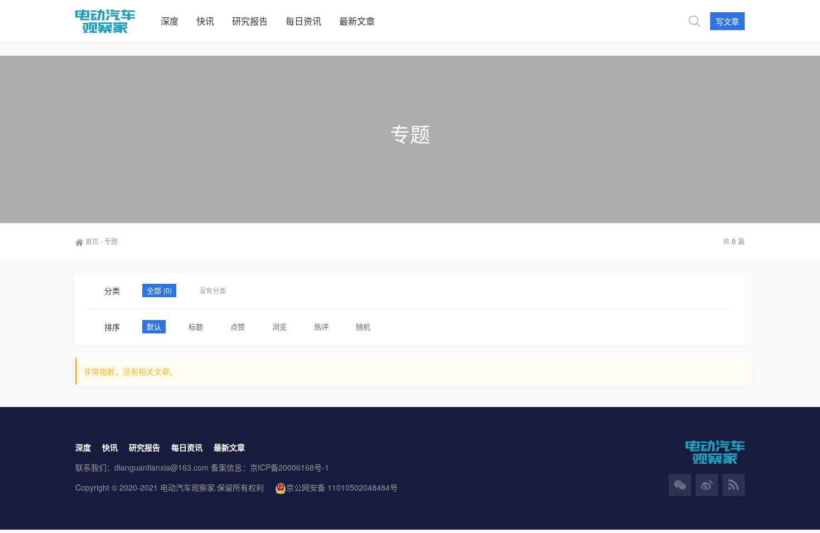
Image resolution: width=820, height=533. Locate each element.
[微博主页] (707, 485)
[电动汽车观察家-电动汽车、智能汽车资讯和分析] (113, 21)
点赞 (237, 326)
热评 (321, 326)
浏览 (279, 326)
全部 (155, 290)
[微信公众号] (680, 485)
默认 (154, 326)
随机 (363, 326)
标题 (196, 326)
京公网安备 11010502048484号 (342, 487)
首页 (92, 241)
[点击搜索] (694, 21)
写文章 (727, 21)
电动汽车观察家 (187, 487)
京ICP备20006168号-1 (289, 467)
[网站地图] (733, 485)
